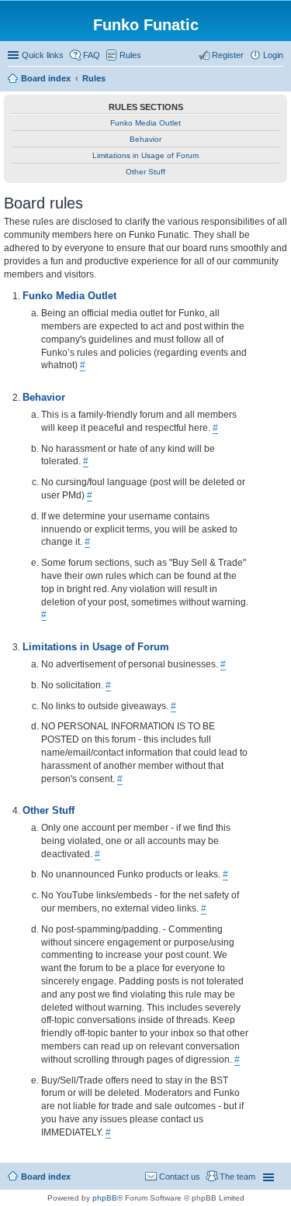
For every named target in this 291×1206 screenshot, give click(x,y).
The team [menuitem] (237, 1176)
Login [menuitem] (273, 55)
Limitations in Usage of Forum (145, 155)
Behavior (145, 139)
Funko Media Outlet (145, 123)
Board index (46, 1176)
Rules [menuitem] (130, 55)
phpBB (104, 1198)
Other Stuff (145, 171)
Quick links (43, 55)
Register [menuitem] (228, 55)
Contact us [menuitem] (179, 1176)
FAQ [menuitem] (91, 55)
